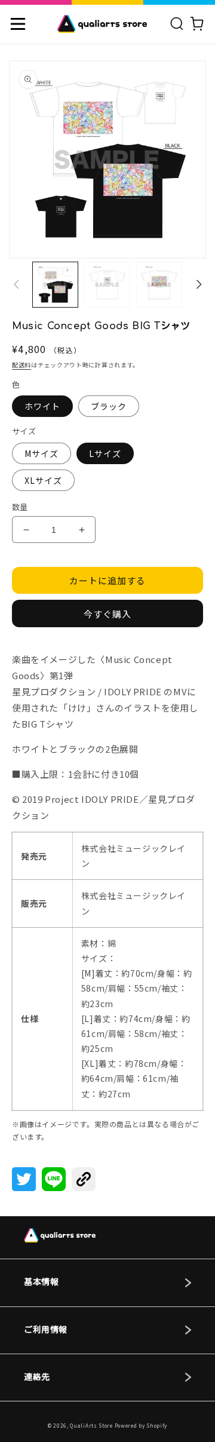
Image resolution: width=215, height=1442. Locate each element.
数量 (20, 507)
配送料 (21, 364)
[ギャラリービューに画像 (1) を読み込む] (55, 285)
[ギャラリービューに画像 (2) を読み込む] (107, 285)
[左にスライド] (16, 284)
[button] (18, 24)
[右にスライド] (199, 284)
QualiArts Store (91, 1425)
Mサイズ (41, 453)
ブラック (109, 406)
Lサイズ (105, 453)
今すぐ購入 (107, 614)
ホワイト (42, 406)
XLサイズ (43, 480)
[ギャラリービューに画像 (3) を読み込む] (159, 285)
